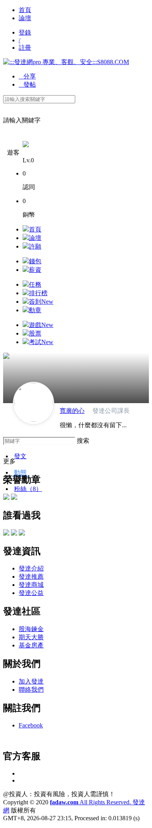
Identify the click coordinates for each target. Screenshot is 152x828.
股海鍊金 (31, 629)
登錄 (25, 32)
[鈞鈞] (6, 533)
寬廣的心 (72, 410)
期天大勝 (31, 637)
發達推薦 (31, 576)
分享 (27, 76)
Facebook (31, 725)
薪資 (35, 269)
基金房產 (31, 645)
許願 (35, 246)
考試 (41, 342)
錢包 (35, 261)
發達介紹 (31, 568)
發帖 (27, 84)
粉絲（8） (28, 488)
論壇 (25, 18)
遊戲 (41, 325)
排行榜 (38, 293)
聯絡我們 (31, 689)
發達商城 (31, 584)
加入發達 (31, 681)
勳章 (35, 310)
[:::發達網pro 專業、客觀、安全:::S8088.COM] (66, 62)
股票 (35, 333)
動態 (20, 472)
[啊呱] (22, 533)
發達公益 (31, 593)
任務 (35, 284)
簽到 (41, 301)
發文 (20, 456)
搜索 (83, 440)
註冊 (25, 47)
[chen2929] (14, 533)
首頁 (25, 10)
